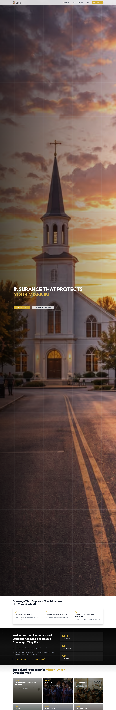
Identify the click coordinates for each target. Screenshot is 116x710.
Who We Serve (66, 2)
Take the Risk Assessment (43, 307)
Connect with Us (97, 2)
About (74, 2)
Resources (80, 2)
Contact (87, 2)
